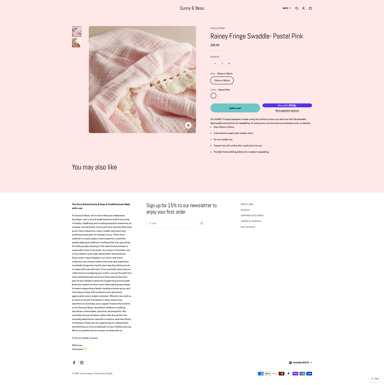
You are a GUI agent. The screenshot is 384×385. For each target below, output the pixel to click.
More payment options (287, 110)
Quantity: (215, 56)
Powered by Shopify (103, 373)
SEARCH (245, 209)
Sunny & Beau (217, 27)
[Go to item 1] (77, 31)
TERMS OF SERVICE (251, 221)
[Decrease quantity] (215, 63)
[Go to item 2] (77, 43)
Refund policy (248, 226)
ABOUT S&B (247, 204)
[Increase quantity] (229, 63)
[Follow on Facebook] (74, 363)
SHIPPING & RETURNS (252, 215)
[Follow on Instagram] (82, 363)
